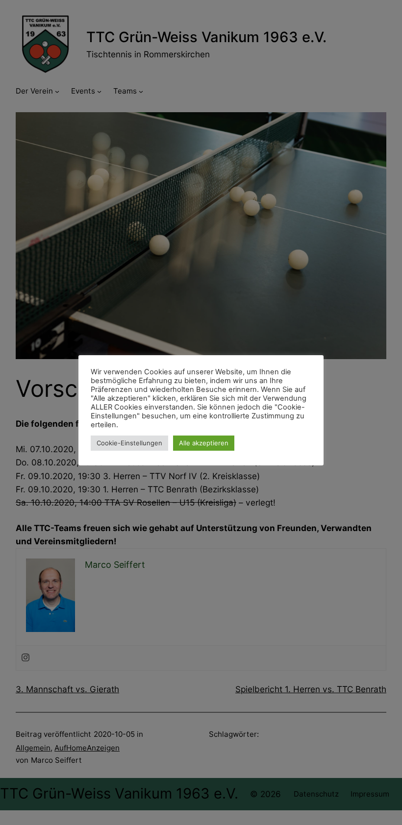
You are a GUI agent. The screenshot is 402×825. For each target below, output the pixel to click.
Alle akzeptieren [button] (203, 443)
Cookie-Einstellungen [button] (129, 443)
